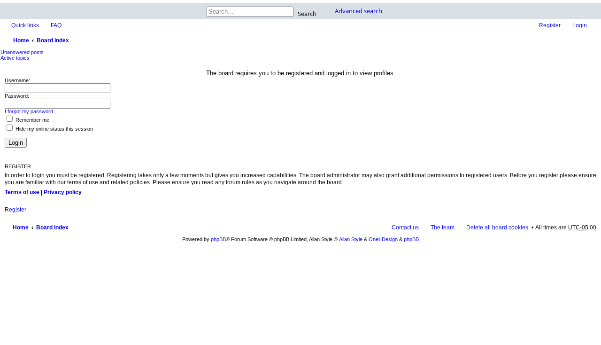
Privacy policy (63, 192)
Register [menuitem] (550, 25)
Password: (17, 96)
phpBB (218, 239)
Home (21, 40)
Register (15, 209)
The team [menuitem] (443, 227)
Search (307, 12)
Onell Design (383, 239)
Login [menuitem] (579, 25)
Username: (17, 80)
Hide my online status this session (53, 129)
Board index (53, 40)
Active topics (15, 58)
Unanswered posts (22, 52)
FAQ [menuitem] (56, 25)
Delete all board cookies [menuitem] (497, 227)
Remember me (31, 120)
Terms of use (22, 192)
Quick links (25, 25)
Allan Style (350, 239)
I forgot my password (29, 111)
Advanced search (358, 11)
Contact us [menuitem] (405, 227)
